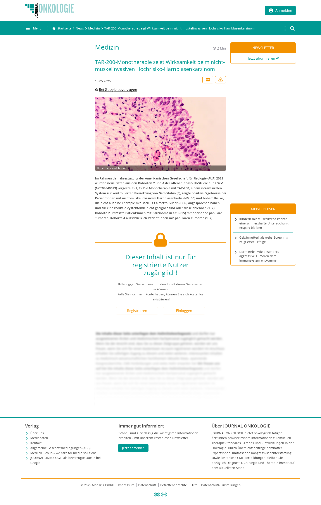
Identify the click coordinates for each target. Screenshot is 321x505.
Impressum (126, 485)
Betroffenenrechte (173, 485)
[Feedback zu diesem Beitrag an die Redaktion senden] (220, 79)
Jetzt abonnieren (261, 58)
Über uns (37, 433)
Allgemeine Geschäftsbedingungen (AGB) (60, 448)
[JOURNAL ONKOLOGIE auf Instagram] (163, 494)
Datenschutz (147, 485)
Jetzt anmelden (133, 448)
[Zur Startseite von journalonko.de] (49, 10)
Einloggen (184, 310)
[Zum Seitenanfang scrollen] (313, 497)
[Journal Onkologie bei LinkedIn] (157, 494)
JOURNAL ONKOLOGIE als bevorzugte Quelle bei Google (65, 460)
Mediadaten (39, 438)
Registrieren (137, 310)
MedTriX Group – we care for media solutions (63, 453)
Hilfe (194, 485)
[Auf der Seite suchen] (292, 28)
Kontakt (35, 443)
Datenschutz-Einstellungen (221, 485)
